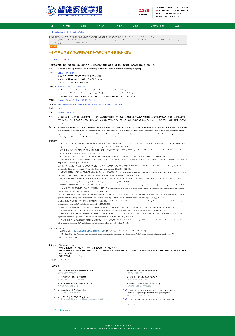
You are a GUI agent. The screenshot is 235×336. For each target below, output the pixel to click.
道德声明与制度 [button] (157, 26)
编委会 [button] (83, 26)
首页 (52, 26)
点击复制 (53, 46)
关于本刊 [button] (66, 26)
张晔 (66, 73)
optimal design (117, 104)
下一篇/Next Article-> (77, 32)
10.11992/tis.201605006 (66, 113)
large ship (61, 104)
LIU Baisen (62, 86)
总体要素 (68, 100)
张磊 (71, 73)
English (178, 26)
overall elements (70, 104)
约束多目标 (77, 100)
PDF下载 (56, 59)
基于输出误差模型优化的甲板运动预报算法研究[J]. (88, 231)
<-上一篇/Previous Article (59, 32)
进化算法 (84, 100)
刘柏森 (60, 73)
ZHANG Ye (71, 86)
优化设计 (92, 100)
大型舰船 (61, 100)
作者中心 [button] (100, 26)
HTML (67, 59)
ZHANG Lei (81, 86)
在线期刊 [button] (136, 26)
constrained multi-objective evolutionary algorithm (94, 104)
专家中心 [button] (118, 26)
